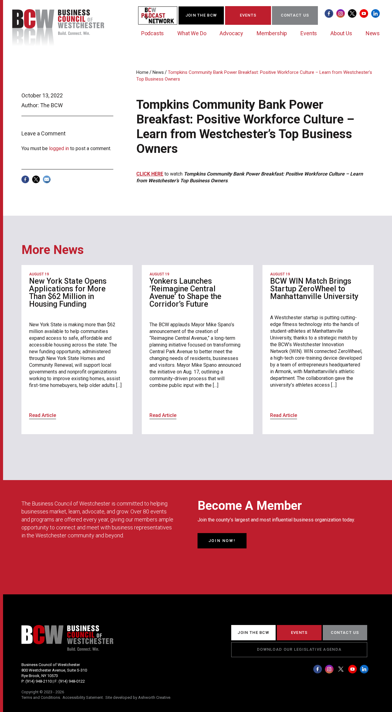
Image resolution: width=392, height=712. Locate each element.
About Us (341, 33)
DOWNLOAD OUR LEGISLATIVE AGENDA (299, 649)
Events (308, 33)
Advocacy (231, 33)
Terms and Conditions (40, 697)
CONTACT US (295, 15)
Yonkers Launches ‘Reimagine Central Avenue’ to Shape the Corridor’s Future (185, 293)
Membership (272, 33)
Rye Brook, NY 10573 (39, 675)
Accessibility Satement (82, 697)
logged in (59, 148)
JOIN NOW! (222, 540)
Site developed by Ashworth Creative (137, 697)
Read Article (42, 415)
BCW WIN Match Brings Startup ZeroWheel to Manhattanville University (314, 289)
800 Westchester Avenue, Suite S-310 (54, 670)
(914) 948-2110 (38, 681)
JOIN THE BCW (201, 15)
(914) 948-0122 (71, 681)
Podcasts (152, 33)
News (373, 33)
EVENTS (248, 15)
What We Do (191, 33)
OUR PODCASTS (161, 15)
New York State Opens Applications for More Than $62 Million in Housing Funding (68, 293)
